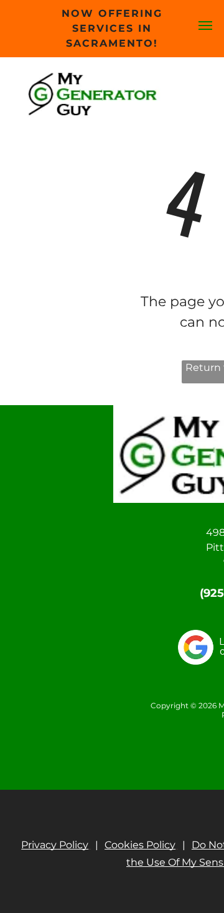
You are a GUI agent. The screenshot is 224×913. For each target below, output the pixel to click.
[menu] (205, 25)
